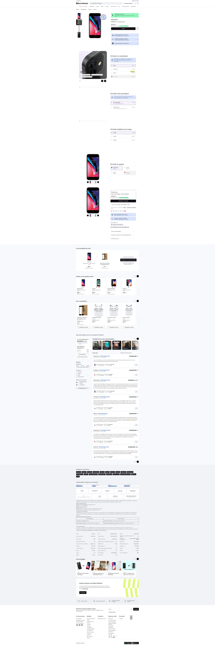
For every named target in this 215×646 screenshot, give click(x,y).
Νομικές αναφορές (111, 628)
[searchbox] (107, 3)
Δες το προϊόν (112, 364)
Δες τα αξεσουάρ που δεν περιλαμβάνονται (119, 227)
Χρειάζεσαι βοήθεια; (128, 3)
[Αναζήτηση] (91, 3)
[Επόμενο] (98, 182)
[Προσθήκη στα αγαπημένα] (137, 28)
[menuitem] (91, 6)
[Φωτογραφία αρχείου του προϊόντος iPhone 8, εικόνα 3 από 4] (79, 35)
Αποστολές (89, 626)
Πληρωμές (89, 624)
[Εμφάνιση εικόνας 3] (96, 182)
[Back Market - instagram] (77, 625)
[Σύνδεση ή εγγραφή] (135, 3)
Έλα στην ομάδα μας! (80, 623)
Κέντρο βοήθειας (90, 630)
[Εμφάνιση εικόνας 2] (93, 182)
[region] (107, 287)
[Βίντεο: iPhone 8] (79, 22)
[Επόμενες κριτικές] (138, 462)
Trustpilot (121, 618)
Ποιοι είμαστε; (78, 618)
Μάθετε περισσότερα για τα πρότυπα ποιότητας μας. (94, 530)
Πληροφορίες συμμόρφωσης (131, 207)
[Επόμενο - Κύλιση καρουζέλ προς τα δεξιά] (105, 81)
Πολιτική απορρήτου (112, 621)
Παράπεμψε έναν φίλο (102, 618)
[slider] (77, 367)
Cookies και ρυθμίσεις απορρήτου (112, 624)
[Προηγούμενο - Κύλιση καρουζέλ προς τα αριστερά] (102, 81)
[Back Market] (82, 3)
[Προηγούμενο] (88, 182)
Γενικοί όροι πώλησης (112, 620)
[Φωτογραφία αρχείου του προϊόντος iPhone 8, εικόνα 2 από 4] (79, 28)
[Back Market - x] (82, 625)
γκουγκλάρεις (85, 588)
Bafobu (125, 207)
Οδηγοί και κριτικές (90, 632)
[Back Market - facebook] (79, 625)
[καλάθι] (138, 3)
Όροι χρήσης (110, 618)
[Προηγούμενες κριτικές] (135, 462)
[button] (103, 17)
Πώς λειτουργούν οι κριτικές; (82, 356)
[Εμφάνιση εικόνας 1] (90, 182)
